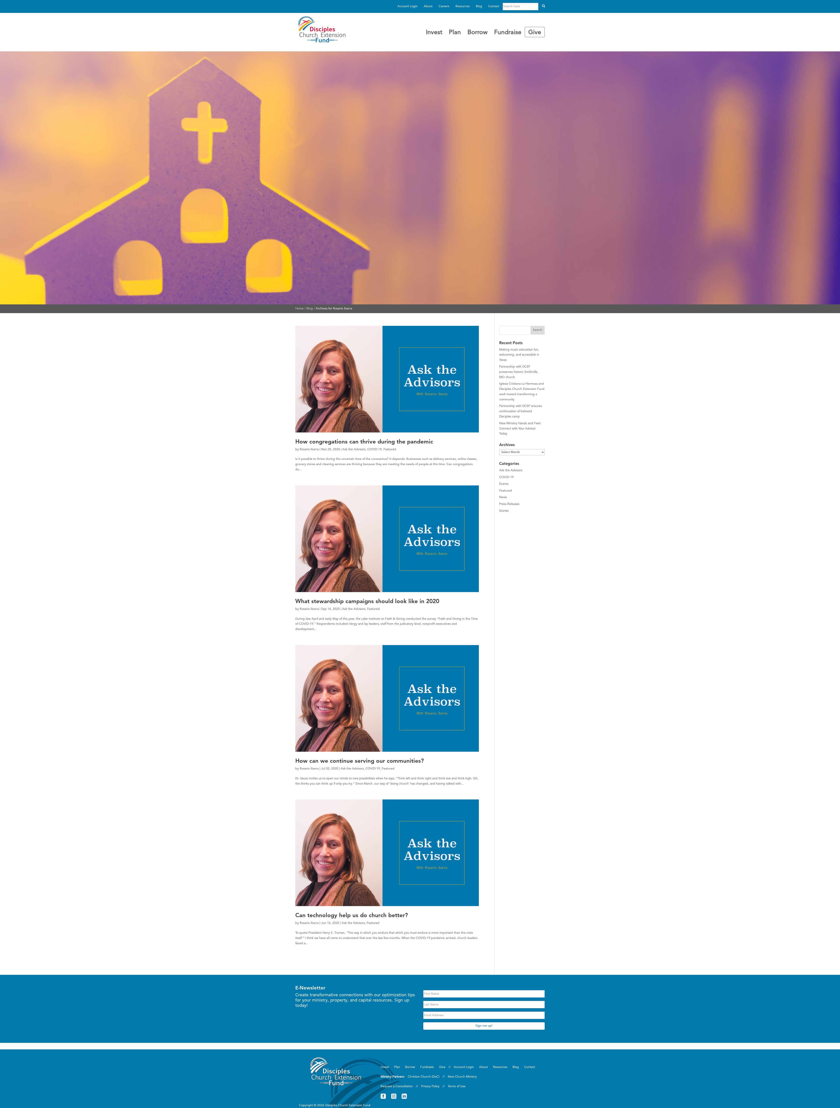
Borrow (477, 33)
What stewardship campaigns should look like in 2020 (367, 601)
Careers (444, 6)
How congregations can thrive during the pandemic (364, 442)
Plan (455, 33)
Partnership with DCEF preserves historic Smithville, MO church (518, 372)
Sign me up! (484, 1025)
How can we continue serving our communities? (359, 761)
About (428, 6)
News (503, 497)
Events (503, 483)
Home (299, 308)
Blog (479, 6)
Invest (434, 33)
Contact (493, 6)
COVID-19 (374, 449)
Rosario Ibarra (309, 449)
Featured (389, 449)
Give (534, 33)
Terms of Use (457, 1086)
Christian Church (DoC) (423, 1076)
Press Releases (509, 504)
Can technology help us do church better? (351, 915)
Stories (504, 510)
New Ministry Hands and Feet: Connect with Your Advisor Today (520, 428)
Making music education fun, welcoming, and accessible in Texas (519, 355)
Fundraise (508, 33)
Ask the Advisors (354, 449)
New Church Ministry (462, 1076)
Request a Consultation (397, 1086)
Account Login (407, 6)
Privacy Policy (430, 1086)
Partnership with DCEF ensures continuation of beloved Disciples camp (520, 411)
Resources (462, 6)
